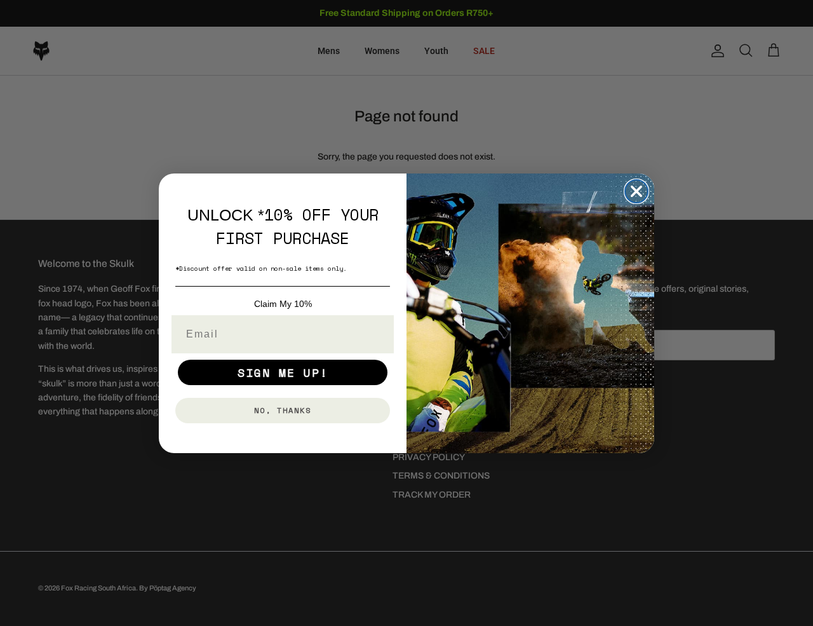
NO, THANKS (282, 410)
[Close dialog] (636, 191)
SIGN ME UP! (283, 372)
